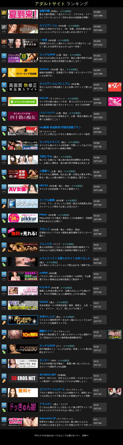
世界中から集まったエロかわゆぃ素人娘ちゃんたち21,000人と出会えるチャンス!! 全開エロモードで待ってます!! (65, 425)
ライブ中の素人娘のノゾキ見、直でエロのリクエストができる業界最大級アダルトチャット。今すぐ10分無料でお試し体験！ (65, 104)
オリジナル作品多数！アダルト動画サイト (59, 189)
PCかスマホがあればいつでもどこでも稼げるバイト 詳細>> (61, 435)
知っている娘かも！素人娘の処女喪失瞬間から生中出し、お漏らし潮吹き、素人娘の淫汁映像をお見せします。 (64, 163)
